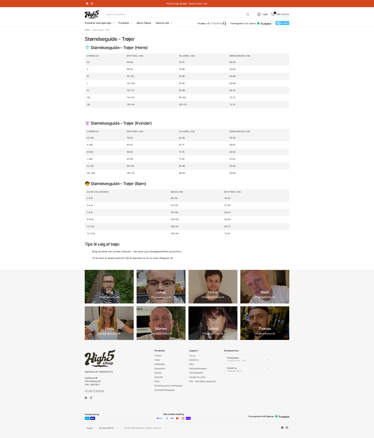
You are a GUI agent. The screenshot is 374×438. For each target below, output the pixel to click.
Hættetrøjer (159, 364)
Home (87, 30)
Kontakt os (194, 360)
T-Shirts (157, 355)
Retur (191, 364)
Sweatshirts (159, 368)
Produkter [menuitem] (124, 22)
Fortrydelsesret (196, 372)
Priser (157, 381)
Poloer (157, 360)
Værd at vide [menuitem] (162, 22)
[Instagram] (91, 3)
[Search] (247, 14)
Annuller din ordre (197, 377)
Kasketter (158, 377)
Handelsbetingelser (198, 368)
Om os (192, 355)
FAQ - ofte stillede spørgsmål (202, 381)
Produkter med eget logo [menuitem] (98, 22)
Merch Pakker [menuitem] (144, 22)
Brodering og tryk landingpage (168, 385)
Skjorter (157, 372)
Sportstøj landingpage (164, 390)
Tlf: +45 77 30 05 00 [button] (94, 391)
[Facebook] (87, 3)
